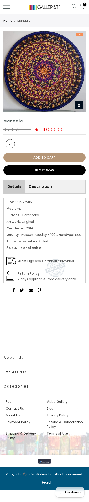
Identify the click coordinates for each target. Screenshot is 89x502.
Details (14, 186)
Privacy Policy (57, 415)
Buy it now (44, 170)
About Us (13, 415)
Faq (8, 401)
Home (8, 21)
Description (40, 186)
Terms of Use (57, 433)
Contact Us (15, 408)
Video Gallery (57, 401)
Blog (50, 408)
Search (46, 482)
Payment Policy (18, 422)
